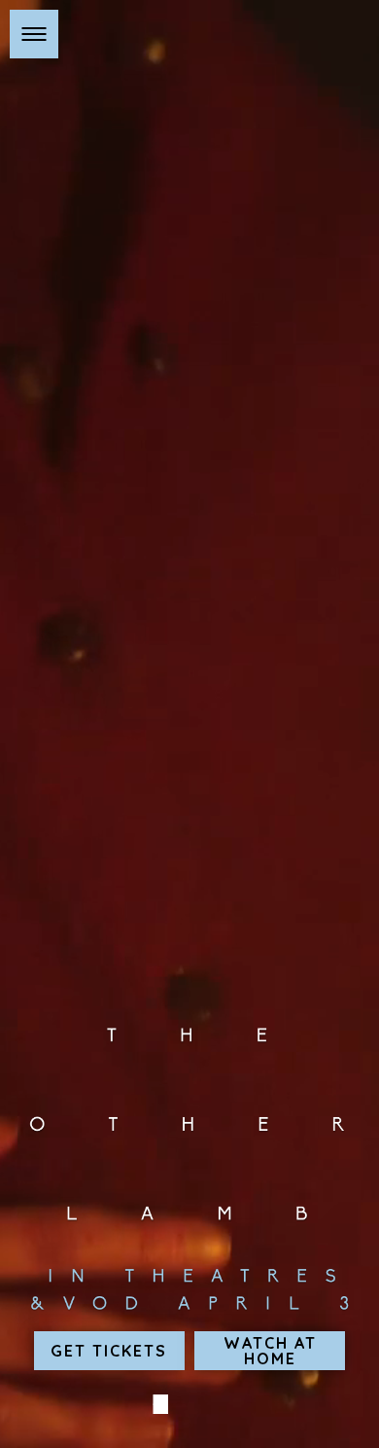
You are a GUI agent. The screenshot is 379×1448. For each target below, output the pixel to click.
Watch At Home (270, 1350)
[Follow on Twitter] (216, 1404)
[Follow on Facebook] (158, 1404)
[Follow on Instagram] (187, 1404)
